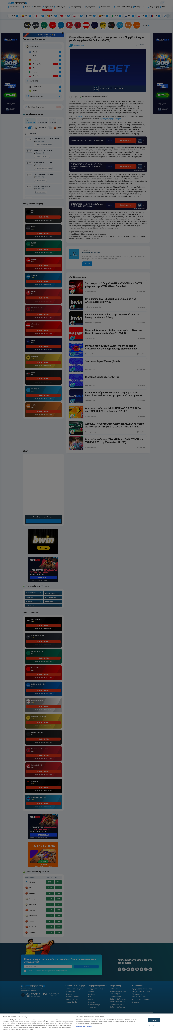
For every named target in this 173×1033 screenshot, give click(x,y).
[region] (86, 1023)
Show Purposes (153, 1026)
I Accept (153, 1020)
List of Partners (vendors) (84, 1026)
